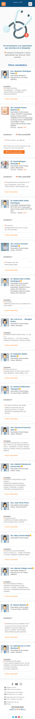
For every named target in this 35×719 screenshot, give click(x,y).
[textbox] (17, 139)
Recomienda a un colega (14, 694)
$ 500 (24, 213)
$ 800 (24, 170)
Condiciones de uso (12, 702)
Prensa (8, 704)
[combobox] (17, 139)
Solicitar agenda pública (15, 152)
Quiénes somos (11, 687)
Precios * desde (16, 127)
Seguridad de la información (15, 697)
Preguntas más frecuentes (14, 692)
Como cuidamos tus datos (14, 699)
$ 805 (24, 127)
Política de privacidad (13, 689)
